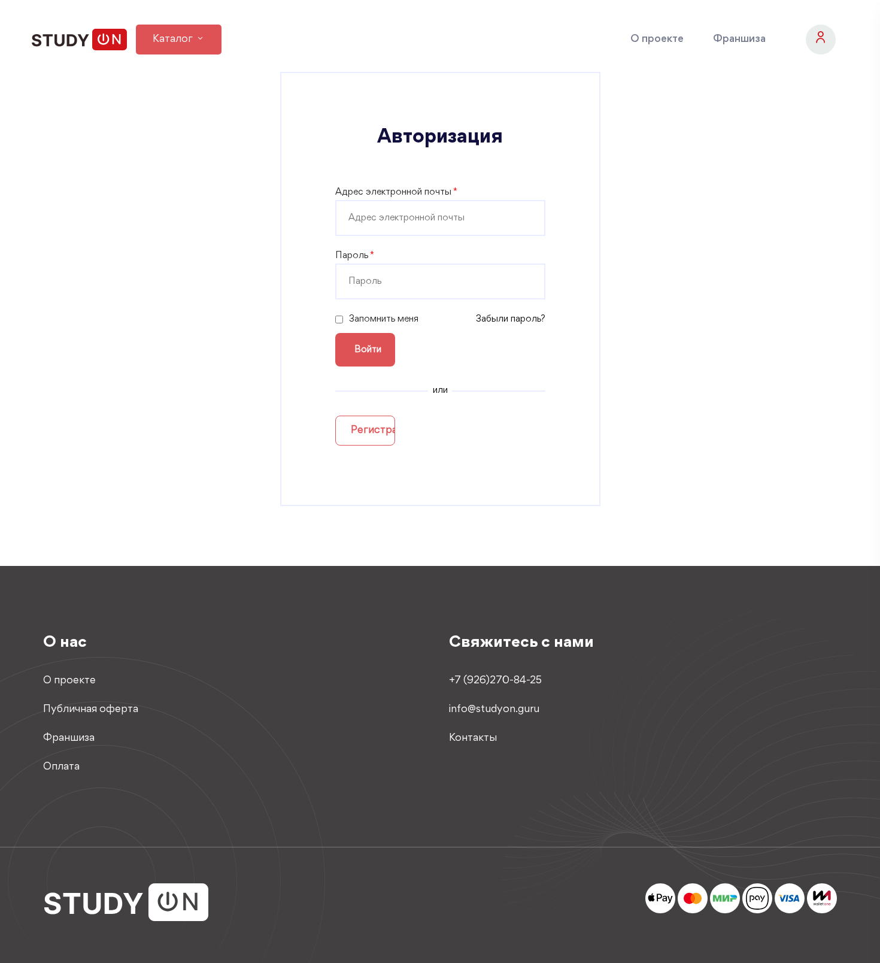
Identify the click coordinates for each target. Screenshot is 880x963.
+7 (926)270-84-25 (495, 681)
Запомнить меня (383, 319)
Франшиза (739, 39)
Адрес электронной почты (396, 192)
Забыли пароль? (510, 319)
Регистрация (373, 430)
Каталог (174, 39)
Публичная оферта (90, 709)
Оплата (61, 767)
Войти (367, 350)
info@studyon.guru (494, 709)
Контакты (473, 738)
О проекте (657, 39)
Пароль (354, 256)
